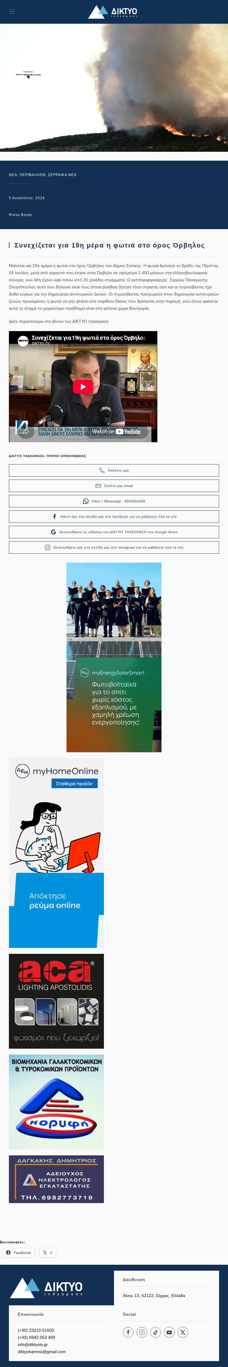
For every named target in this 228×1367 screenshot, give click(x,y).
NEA (13, 175)
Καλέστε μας (118, 470)
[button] (12, 12)
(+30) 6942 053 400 (36, 1337)
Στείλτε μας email (118, 486)
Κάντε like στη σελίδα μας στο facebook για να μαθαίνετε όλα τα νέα (119, 516)
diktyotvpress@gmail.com (42, 1351)
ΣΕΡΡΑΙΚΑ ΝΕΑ (62, 175)
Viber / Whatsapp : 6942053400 (118, 501)
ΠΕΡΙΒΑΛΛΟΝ (33, 175)
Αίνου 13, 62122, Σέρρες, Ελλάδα (154, 1295)
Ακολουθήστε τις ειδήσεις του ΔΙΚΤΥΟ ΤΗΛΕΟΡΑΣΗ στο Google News (118, 532)
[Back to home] (114, 12)
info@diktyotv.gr (33, 1344)
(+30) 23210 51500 (36, 1330)
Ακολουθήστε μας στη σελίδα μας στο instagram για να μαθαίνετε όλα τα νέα (118, 547)
